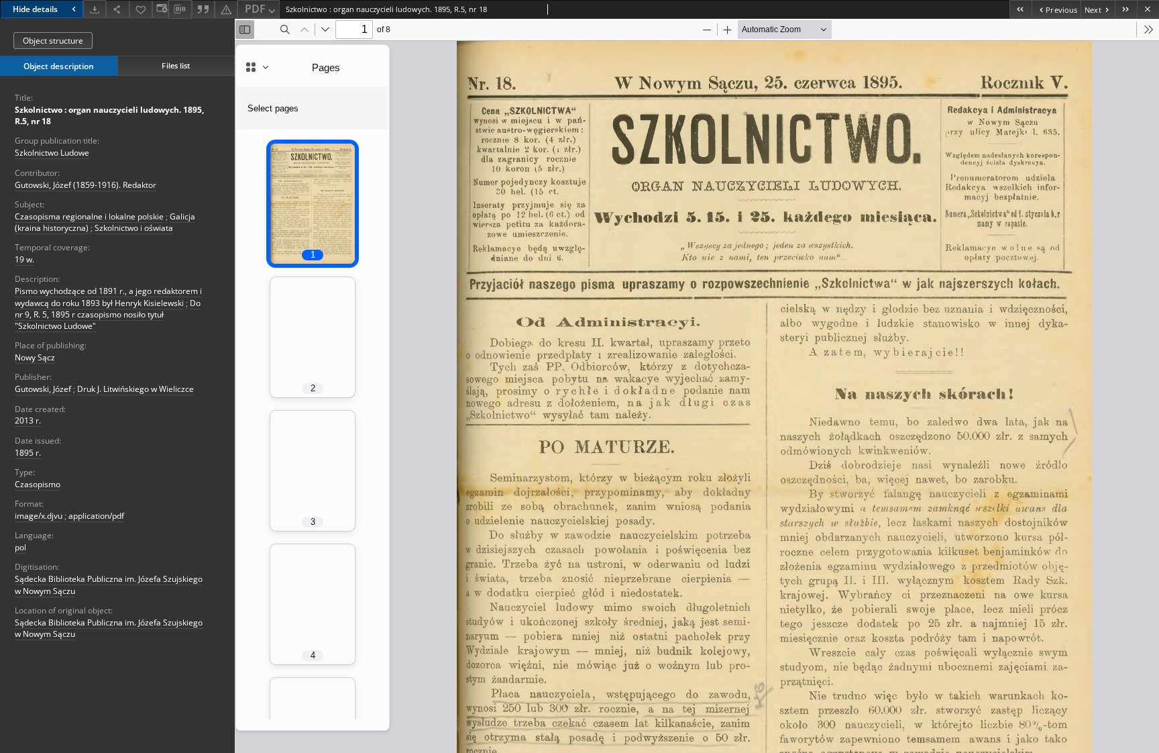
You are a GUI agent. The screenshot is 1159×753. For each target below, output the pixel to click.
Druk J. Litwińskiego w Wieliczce (135, 389)
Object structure (53, 40)
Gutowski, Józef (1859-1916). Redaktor (85, 185)
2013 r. (28, 420)
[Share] (117, 9)
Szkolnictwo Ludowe (52, 152)
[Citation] (203, 9)
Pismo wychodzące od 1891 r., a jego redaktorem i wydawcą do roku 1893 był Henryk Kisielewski (108, 296)
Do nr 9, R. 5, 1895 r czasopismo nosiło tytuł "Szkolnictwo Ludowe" (108, 314)
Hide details (35, 9)
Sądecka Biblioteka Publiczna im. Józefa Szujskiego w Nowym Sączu (109, 628)
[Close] (1148, 9)
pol (20, 547)
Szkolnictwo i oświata (134, 228)
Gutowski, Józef (43, 389)
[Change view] (160, 9)
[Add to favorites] (140, 9)
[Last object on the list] (1126, 9)
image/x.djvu (38, 515)
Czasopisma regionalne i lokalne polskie (89, 216)
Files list (176, 65)
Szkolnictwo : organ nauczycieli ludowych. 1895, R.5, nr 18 (109, 115)
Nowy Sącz (35, 357)
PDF (255, 8)
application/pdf (96, 515)
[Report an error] (226, 9)
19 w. (24, 259)
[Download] (94, 9)
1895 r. (28, 452)
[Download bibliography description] (179, 9)
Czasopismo (37, 484)
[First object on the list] (1020, 9)
